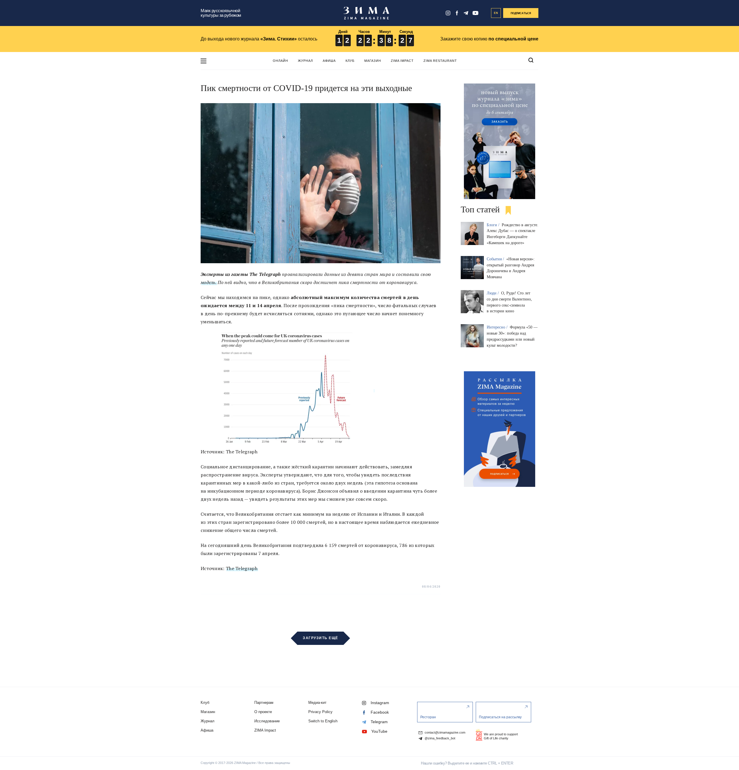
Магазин (372, 60)
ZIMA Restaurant (440, 60)
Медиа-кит (317, 702)
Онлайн (280, 60)
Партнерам (263, 702)
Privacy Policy (320, 712)
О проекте (263, 712)
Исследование (267, 721)
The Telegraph (241, 568)
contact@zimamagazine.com (444, 732)
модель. (209, 282)
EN (496, 13)
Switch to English (322, 721)
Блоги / (494, 225)
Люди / (493, 293)
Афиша (329, 60)
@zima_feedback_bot (439, 738)
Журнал (305, 60)
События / (496, 259)
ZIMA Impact (402, 60)
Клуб (350, 60)
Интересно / (498, 327)
